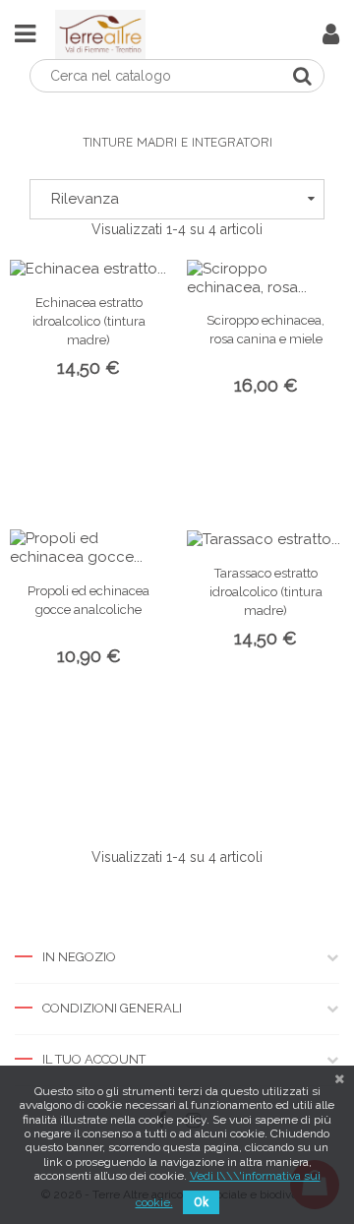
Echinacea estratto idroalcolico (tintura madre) (89, 321)
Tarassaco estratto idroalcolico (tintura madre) (266, 592)
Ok (201, 1202)
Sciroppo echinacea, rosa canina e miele (265, 329)
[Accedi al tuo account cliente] (331, 38)
